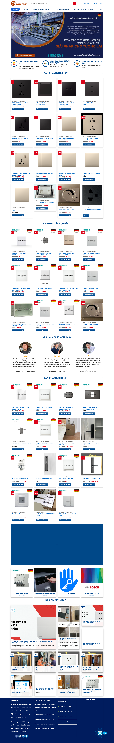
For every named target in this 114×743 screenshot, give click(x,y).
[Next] (99, 34)
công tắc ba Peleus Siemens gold (67, 174)
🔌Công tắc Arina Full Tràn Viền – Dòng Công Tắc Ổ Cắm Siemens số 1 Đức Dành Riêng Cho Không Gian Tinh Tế (32, 642)
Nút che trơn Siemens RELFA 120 (21, 443)
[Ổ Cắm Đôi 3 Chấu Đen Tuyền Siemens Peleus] (22, 89)
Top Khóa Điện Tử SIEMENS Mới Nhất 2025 (20, 668)
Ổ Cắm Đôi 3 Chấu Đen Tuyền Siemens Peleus (20, 103)
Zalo (105, 733)
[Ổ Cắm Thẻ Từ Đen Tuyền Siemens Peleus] (45, 89)
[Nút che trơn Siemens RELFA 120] (22, 429)
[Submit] (74, 3)
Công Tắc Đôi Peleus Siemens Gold (91, 174)
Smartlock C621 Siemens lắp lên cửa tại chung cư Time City (91, 668)
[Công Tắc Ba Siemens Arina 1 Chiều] (92, 275)
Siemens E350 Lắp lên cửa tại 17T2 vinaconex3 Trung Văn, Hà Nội (68, 691)
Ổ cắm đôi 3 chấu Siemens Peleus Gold (90, 139)
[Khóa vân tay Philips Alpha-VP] (45, 464)
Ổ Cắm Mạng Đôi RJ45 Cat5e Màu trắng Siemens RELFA (68, 289)
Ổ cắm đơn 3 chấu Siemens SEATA (20, 254)
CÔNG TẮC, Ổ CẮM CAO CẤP (41, 9)
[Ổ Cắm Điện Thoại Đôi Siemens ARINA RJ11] (92, 239)
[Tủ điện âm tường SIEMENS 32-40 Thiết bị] (45, 500)
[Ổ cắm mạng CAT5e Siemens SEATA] (45, 275)
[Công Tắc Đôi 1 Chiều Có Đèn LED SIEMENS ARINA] (22, 394)
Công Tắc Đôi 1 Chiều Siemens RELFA (44, 408)
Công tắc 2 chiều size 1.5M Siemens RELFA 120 (43, 254)
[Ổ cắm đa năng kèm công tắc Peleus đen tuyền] (22, 124)
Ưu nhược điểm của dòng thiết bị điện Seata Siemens (91, 622)
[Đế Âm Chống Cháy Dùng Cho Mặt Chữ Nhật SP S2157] (22, 310)
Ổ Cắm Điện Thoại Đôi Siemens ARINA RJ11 (91, 254)
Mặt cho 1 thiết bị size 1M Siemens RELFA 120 (90, 408)
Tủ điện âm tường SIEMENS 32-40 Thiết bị (45, 514)
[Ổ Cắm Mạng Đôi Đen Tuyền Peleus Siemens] (69, 89)
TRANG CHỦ (15, 9)
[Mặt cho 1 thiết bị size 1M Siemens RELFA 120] (92, 394)
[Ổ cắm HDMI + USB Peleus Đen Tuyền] (92, 89)
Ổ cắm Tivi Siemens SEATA (66, 324)
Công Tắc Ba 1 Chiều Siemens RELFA (44, 443)
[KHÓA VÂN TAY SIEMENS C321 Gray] (92, 464)
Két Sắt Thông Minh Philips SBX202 (67, 443)
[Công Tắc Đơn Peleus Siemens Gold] (22, 195)
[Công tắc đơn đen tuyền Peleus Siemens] (45, 124)
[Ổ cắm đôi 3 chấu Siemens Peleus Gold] (92, 124)
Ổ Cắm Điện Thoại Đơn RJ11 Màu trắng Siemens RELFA (21, 289)
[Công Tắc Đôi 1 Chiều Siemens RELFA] (45, 394)
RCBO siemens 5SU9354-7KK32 (21, 478)
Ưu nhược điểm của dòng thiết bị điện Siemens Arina (68, 639)
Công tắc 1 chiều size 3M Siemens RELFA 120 (66, 408)
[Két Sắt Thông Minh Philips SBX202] (69, 429)
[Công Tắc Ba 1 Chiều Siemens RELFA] (45, 429)
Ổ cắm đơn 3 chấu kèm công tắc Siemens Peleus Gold (21, 174)
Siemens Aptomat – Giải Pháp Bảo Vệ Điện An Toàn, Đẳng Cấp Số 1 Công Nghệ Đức (92, 691)
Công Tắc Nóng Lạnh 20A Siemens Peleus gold (66, 139)
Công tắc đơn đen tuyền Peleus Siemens (45, 139)
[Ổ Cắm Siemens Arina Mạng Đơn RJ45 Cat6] (45, 310)
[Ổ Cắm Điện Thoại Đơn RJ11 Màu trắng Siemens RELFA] (22, 275)
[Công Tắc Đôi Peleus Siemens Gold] (92, 160)
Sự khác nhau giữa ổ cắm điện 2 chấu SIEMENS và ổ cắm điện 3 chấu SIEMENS (69, 668)
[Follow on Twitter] (23, 736)
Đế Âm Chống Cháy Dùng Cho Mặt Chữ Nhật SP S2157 (21, 324)
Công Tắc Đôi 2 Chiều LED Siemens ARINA (66, 254)
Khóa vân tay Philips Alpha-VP (44, 478)
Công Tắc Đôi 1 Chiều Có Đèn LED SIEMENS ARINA (21, 408)
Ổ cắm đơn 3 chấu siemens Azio (92, 209)
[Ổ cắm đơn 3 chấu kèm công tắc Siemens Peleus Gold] (22, 160)
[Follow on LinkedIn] (26, 736)
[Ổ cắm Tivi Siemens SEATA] (69, 310)
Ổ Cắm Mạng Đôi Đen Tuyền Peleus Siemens (67, 103)
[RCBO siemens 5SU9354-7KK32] (22, 464)
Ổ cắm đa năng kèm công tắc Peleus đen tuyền (20, 139)
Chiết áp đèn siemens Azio (66, 209)
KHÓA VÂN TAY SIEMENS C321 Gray (91, 479)
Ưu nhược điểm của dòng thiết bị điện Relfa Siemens (91, 644)
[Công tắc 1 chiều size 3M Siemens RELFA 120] (69, 394)
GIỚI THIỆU (26, 9)
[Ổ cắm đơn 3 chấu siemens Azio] (92, 195)
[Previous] (14, 34)
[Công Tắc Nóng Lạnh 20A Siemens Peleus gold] (69, 124)
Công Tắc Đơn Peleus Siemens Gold (21, 209)
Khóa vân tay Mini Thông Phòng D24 (92, 443)
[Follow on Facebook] (16, 736)
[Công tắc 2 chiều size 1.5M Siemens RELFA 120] (45, 239)
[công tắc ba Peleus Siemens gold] (69, 160)
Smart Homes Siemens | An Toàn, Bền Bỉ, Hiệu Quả (20, 691)
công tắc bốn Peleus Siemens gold (44, 174)
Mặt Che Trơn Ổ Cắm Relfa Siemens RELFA (66, 479)
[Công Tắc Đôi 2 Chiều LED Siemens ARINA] (69, 239)
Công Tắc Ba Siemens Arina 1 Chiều (91, 289)
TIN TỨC (99, 9)
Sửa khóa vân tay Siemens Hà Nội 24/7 (44, 668)
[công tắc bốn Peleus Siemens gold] (45, 160)
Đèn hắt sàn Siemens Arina (19, 514)
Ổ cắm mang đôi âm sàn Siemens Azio (45, 203)
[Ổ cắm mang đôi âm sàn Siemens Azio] (45, 191)
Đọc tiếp (86, 215)
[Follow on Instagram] (19, 736)
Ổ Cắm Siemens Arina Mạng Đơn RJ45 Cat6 (45, 324)
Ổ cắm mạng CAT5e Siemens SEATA (44, 289)
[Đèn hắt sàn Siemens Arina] (22, 500)
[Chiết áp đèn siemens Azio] (69, 195)
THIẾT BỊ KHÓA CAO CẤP (62, 9)
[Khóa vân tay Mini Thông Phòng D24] (92, 429)
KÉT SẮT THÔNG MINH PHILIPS (83, 9)
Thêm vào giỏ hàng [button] (18, 108)
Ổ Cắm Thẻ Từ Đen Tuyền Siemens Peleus (43, 103)
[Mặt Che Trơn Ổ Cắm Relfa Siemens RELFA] (69, 464)
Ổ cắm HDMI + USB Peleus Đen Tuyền (91, 103)
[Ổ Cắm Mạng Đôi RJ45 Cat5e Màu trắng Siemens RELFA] (69, 275)
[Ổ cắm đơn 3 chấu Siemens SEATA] (22, 239)
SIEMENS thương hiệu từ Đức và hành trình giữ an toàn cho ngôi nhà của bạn (45, 690)
